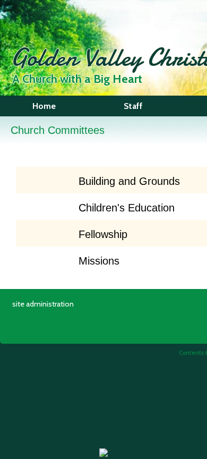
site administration (43, 304)
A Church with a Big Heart (77, 79)
